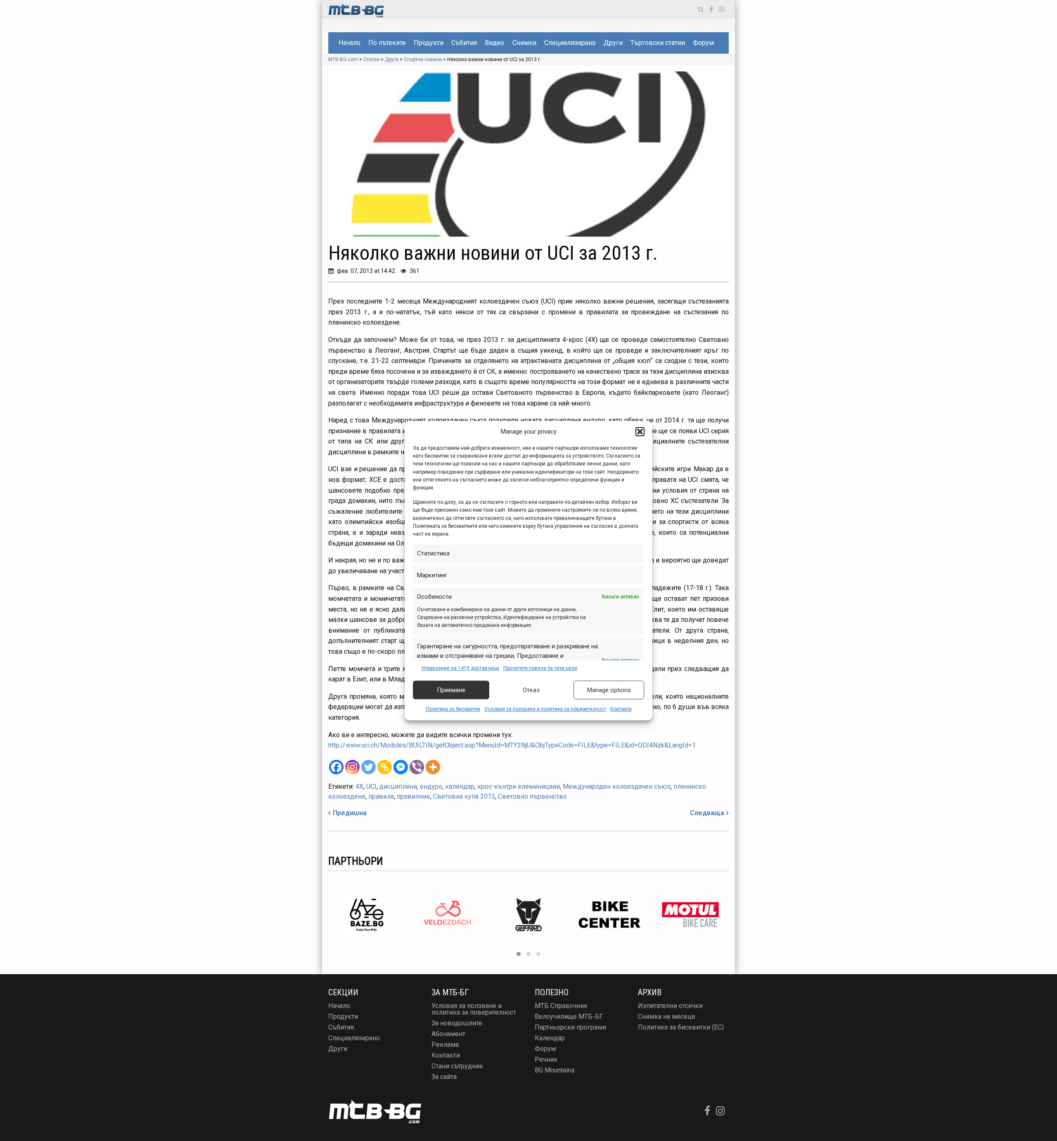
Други (613, 43)
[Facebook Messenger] (400, 767)
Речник (546, 1059)
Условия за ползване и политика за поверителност (545, 709)
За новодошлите (456, 1023)
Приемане (451, 690)
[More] (433, 767)
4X (359, 786)
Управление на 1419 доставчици (460, 668)
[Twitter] (368, 767)
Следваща (707, 813)
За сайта (444, 1077)
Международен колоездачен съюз (617, 786)
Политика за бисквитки (453, 709)
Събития (464, 43)
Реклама (445, 1044)
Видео (494, 43)
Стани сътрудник (457, 1066)
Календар (550, 1038)
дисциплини (398, 786)
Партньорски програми (570, 1027)
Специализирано (570, 43)
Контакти (621, 709)
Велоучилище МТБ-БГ (569, 1016)
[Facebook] (336, 767)
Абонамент (448, 1034)
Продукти (428, 43)
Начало (349, 43)
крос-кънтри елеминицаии (518, 786)
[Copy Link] (384, 767)
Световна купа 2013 (464, 796)
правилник (413, 796)
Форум (703, 43)
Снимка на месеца (666, 1016)
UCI (371, 786)
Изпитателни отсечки (670, 1006)
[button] (640, 431)
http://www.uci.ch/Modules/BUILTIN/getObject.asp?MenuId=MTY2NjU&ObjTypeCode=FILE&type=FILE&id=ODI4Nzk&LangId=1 (512, 745)
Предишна (350, 813)
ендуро (431, 786)
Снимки (524, 43)
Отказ (531, 690)
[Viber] (417, 767)
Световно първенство (532, 796)
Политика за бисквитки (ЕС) (681, 1027)
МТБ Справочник (561, 1006)
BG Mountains (555, 1070)
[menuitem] (349, 43)
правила (381, 796)
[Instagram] (352, 767)
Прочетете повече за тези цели (540, 668)
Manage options (609, 690)
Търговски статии (657, 43)
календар (459, 786)
